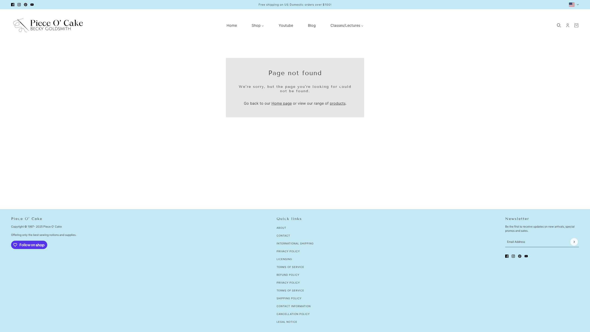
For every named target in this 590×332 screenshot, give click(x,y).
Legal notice (287, 321)
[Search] (558, 25)
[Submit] (574, 242)
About (281, 227)
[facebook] (12, 4)
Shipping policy (289, 298)
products (337, 103)
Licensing (284, 259)
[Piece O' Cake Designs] (48, 25)
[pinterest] (25, 4)
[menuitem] (232, 25)
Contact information (294, 306)
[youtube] (32, 4)
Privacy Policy (288, 251)
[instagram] (19, 4)
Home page (281, 103)
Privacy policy (288, 282)
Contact (283, 235)
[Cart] (576, 25)
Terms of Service (290, 267)
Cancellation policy (293, 314)
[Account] (567, 25)
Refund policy (288, 274)
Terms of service (290, 290)
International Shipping (295, 243)
